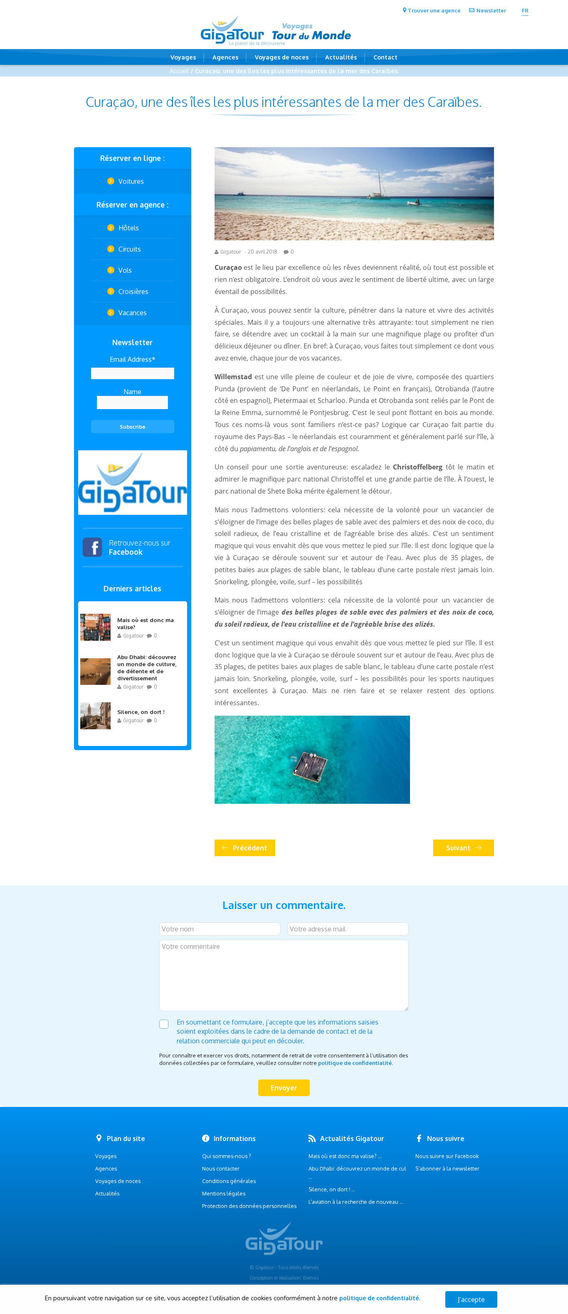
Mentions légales (223, 1193)
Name (132, 392)
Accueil (179, 70)
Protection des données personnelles (249, 1206)
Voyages (183, 57)
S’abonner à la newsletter (447, 1168)
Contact (385, 57)
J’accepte (471, 1299)
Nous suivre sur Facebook (447, 1156)
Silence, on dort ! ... (332, 1189)
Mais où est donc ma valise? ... (345, 1156)
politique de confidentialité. (355, 1063)
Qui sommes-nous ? (226, 1156)
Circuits (130, 249)
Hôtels (129, 228)
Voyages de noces (282, 57)
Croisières (133, 291)
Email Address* (133, 359)
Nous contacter (221, 1168)
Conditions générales (229, 1181)
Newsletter (491, 10)
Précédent (250, 848)
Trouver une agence (434, 10)
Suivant (458, 848)
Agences (225, 57)
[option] (132, 482)
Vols (125, 270)
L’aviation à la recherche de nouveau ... (356, 1201)
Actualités (341, 57)
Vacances (133, 313)
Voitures (131, 181)
